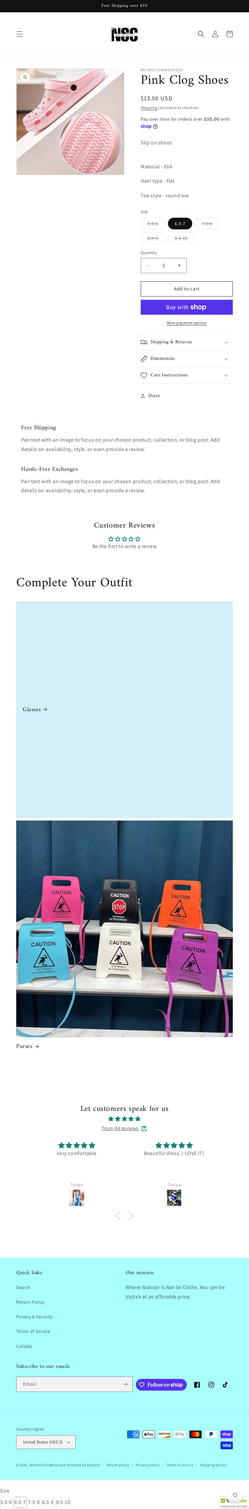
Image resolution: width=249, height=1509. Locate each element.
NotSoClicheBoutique (48, 1465)
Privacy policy (148, 1465)
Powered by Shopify (83, 1465)
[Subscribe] (125, 1384)
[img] (124, 1119)
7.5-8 (210, 224)
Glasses (32, 709)
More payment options (187, 322)
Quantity (149, 252)
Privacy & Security (34, 1317)
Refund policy (117, 1465)
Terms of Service (33, 1331)
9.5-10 (185, 239)
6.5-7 (180, 223)
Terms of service (179, 1465)
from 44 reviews (120, 1128)
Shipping (149, 107)
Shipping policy (213, 1465)
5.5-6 (156, 224)
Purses (24, 1046)
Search (23, 1287)
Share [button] (154, 395)
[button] (19, 34)
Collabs (24, 1346)
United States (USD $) (43, 1442)
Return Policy (30, 1302)
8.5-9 (156, 239)
